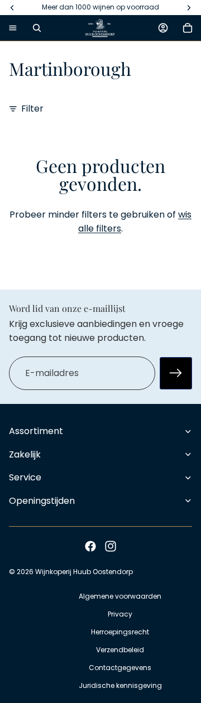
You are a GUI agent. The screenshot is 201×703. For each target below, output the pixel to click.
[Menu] (13, 28)
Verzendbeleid (120, 649)
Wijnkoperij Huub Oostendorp (84, 571)
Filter (32, 108)
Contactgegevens (120, 667)
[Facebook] (90, 546)
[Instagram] (110, 546)
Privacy (120, 614)
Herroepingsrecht (120, 632)
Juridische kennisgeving (120, 685)
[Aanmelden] (176, 373)
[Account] (163, 28)
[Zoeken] (37, 28)
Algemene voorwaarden (120, 596)
